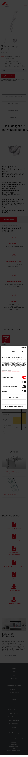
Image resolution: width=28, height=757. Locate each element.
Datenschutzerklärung (11, 371)
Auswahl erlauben (14, 402)
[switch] (24, 382)
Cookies (17, 371)
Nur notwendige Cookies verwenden (14, 406)
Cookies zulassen (14, 397)
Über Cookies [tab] (22, 351)
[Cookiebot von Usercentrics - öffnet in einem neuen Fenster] (20, 348)
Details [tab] (13, 351)
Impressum (4, 371)
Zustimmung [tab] (5, 351)
